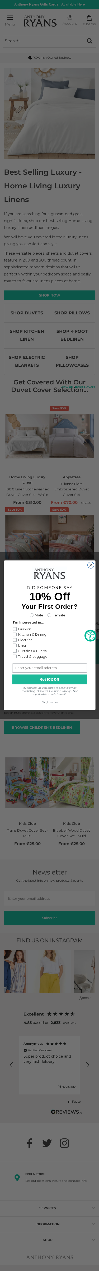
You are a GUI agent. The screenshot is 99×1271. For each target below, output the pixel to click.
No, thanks (49, 702)
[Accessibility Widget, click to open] (90, 635)
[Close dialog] (90, 565)
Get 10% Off (49, 679)
